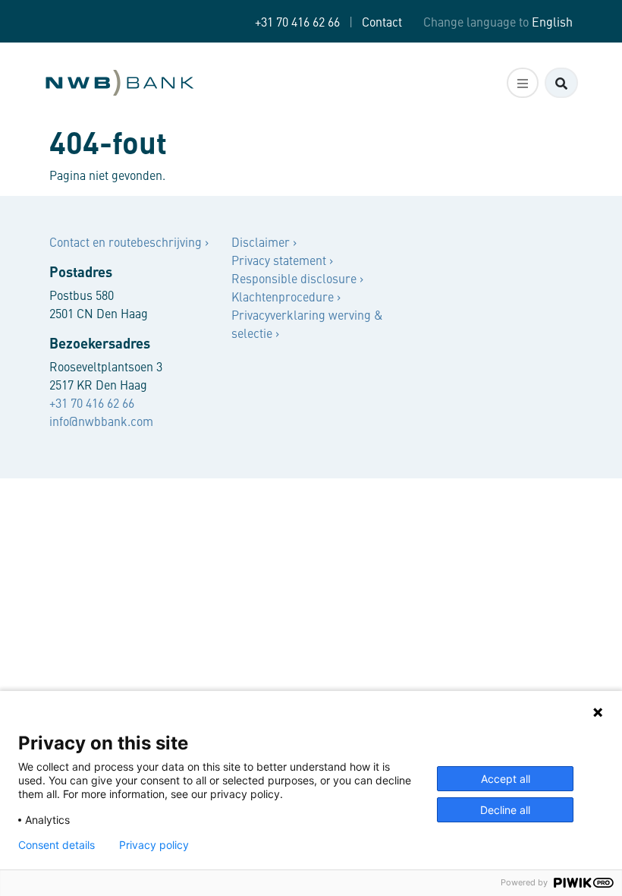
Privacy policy (154, 845)
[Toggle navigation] (523, 83)
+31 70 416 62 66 (297, 21)
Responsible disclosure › (297, 278)
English (552, 21)
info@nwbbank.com (101, 420)
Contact (382, 21)
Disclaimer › (264, 241)
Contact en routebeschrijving (127, 241)
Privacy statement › (282, 259)
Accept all (505, 778)
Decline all (505, 809)
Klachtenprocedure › (286, 296)
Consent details (56, 845)
